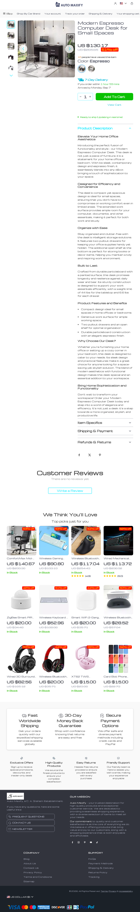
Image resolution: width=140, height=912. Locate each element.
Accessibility (126, 891)
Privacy (112, 891)
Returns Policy (97, 872)
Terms (104, 891)
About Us (30, 863)
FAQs (92, 859)
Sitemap (29, 881)
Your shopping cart (127, 13)
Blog (27, 859)
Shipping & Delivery (100, 13)
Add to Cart (114, 97)
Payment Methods (100, 863)
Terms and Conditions (38, 877)
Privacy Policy (33, 872)
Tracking (94, 877)
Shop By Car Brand (28, 13)
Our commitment (81, 821)
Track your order (75, 13)
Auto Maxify (78, 802)
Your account (52, 13)
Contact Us (31, 868)
